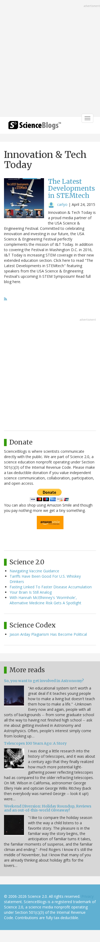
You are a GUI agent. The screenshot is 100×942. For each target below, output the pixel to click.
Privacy (87, 896)
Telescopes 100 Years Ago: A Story (35, 743)
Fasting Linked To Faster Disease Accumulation (51, 586)
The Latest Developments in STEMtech (71, 188)
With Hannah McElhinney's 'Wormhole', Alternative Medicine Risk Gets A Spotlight (45, 600)
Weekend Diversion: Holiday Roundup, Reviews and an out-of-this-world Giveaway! (47, 808)
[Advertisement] (50, 59)
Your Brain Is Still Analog (31, 592)
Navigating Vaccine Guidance (34, 570)
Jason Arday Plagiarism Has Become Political (48, 634)
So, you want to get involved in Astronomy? (44, 680)
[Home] (34, 126)
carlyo (62, 204)
